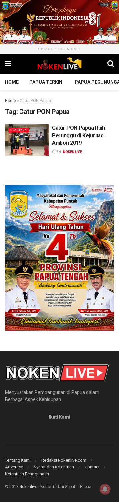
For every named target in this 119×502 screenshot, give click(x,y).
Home (12, 82)
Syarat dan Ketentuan (54, 467)
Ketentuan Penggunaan (27, 473)
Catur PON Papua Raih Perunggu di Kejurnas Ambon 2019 (78, 135)
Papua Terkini (46, 82)
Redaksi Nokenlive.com (63, 460)
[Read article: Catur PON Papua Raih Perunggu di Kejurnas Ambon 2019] (27, 140)
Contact (92, 467)
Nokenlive (28, 486)
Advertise (14, 467)
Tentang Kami (18, 460)
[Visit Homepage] (59, 63)
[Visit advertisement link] (59, 22)
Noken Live (72, 152)
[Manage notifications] (105, 489)
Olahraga (18, 129)
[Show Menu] (8, 64)
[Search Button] (110, 64)
